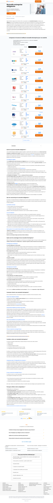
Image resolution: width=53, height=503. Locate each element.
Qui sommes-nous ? (47, 484)
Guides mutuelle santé (33, 483)
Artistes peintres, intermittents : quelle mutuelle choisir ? (22, 460)
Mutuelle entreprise (21, 487)
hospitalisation (22, 168)
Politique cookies (46, 494)
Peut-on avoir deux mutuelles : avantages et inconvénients (37, 445)
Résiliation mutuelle (32, 485)
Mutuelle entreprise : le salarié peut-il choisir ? (13, 450)
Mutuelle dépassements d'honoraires (35, 484)
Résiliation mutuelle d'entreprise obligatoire (34, 450)
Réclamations (46, 490)
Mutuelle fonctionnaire (17, 478)
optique (32, 154)
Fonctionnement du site (47, 486)
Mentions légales (46, 487)
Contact (45, 485)
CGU (44, 491)
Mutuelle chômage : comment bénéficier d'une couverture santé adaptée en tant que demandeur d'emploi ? (26, 457)
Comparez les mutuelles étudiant (18, 466)
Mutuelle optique (5, 486)
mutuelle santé (13, 10)
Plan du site (45, 492)
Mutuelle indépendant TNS (22, 486)
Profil (19, 483)
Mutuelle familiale (16, 463)
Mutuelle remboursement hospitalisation (9, 490)
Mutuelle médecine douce (7, 487)
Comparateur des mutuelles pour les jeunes (20, 469)
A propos (45, 483)
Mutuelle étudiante (21, 489)
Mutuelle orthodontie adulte (7, 485)
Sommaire (14, 145)
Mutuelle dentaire (5, 484)
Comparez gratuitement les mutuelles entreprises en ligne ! (16, 405)
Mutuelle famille (21, 485)
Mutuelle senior (15, 472)
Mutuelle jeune (20, 490)
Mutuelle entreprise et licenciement (11, 448)
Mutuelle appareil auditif (7, 489)
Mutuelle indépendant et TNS (18, 475)
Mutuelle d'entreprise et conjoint (32, 448)
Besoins (4, 483)
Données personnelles (47, 489)
